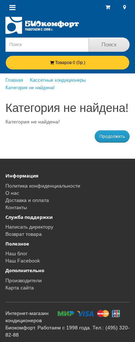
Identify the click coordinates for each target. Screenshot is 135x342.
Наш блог (16, 253)
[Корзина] (107, 7)
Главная (14, 80)
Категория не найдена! (30, 87)
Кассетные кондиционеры (58, 80)
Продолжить (112, 136)
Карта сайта (19, 288)
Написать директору (29, 227)
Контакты (16, 207)
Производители (23, 280)
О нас (12, 193)
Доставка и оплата (27, 200)
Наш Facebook (22, 261)
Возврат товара (23, 234)
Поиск (109, 44)
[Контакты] (124, 7)
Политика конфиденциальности (42, 186)
